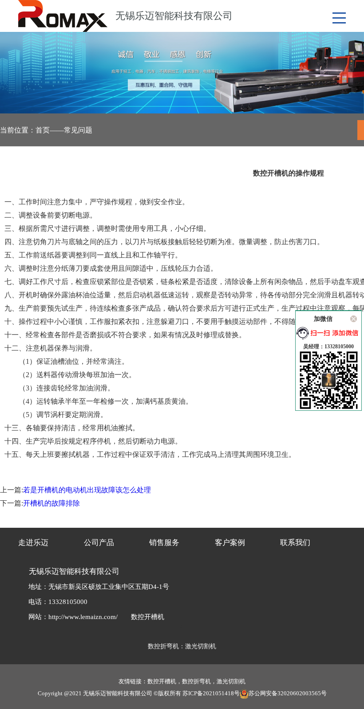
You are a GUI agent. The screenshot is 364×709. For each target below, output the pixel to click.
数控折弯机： (166, 646)
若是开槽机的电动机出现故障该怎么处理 (87, 490)
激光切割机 (200, 646)
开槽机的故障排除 (51, 503)
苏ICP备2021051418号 (211, 693)
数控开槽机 (147, 616)
